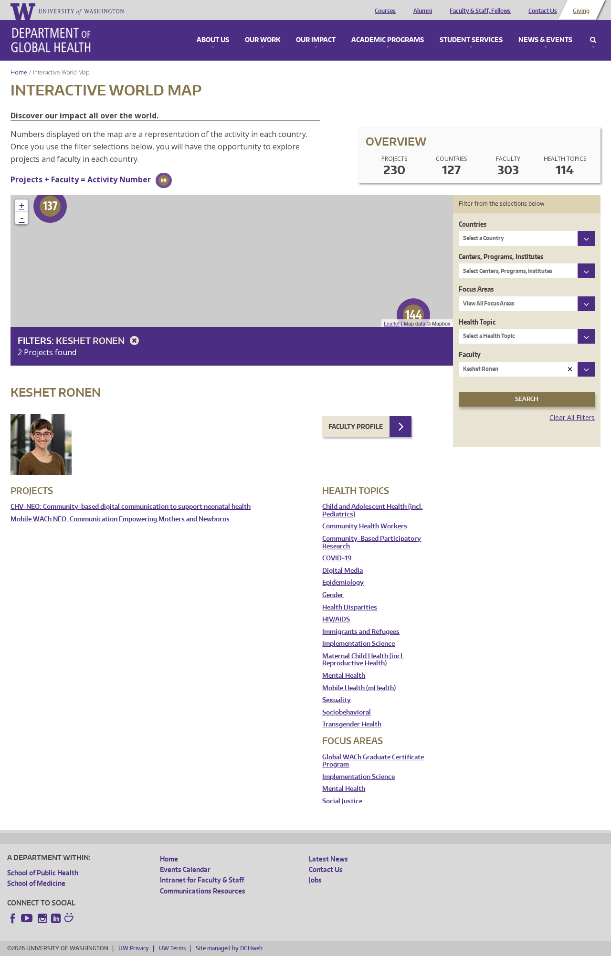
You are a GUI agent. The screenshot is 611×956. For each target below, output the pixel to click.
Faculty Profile (355, 426)
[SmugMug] (70, 918)
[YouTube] (28, 918)
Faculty (470, 354)
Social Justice (342, 801)
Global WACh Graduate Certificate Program (373, 761)
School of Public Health (42, 873)
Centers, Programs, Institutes (501, 256)
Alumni (422, 11)
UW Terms (172, 948)
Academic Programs (387, 40)
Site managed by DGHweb (229, 948)
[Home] (51, 40)
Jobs (315, 880)
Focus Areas (476, 289)
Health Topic (477, 322)
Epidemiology (343, 582)
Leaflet (392, 323)
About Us (213, 40)
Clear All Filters (572, 417)
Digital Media (342, 570)
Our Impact (316, 40)
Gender (333, 595)
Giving (581, 11)
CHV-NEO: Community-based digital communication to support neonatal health (131, 506)
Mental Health (343, 675)
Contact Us (542, 11)
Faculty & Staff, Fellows (480, 11)
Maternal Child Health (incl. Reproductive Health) (363, 659)
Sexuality (336, 700)
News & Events (545, 40)
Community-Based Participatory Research (371, 542)
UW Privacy (133, 948)
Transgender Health (351, 724)
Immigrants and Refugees (361, 631)
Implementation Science (358, 643)
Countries (472, 224)
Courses (385, 11)
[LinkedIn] (56, 918)
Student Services (471, 40)
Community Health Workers (364, 526)
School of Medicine (36, 883)
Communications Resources (202, 891)
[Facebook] (13, 918)
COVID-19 (337, 558)
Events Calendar (185, 869)
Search (593, 40)
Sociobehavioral (346, 712)
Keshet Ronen (91, 340)
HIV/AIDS (336, 619)
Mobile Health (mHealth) (359, 688)
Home (19, 72)
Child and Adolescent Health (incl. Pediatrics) (372, 510)
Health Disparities (349, 607)
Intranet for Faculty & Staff (202, 880)
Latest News (328, 859)
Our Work (262, 40)
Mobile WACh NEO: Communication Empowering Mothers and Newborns (120, 519)
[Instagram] (42, 918)
